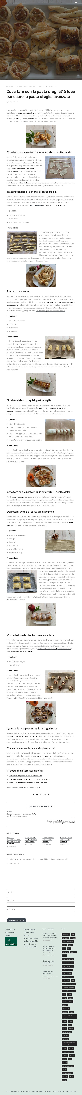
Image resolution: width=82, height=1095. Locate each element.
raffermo (65, 1035)
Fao (63, 994)
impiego (64, 1005)
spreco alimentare (68, 1066)
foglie (69, 994)
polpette (71, 1028)
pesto (64, 1028)
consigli (73, 952)
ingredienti (65, 1008)
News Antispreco (30, 930)
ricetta (64, 1048)
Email (10, 901)
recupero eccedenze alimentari (68, 1044)
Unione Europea (67, 1073)
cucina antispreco (67, 966)
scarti (64, 1059)
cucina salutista (66, 973)
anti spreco (65, 934)
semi (70, 1059)
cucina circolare (67, 970)
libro (71, 1012)
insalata (64, 1012)
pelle (69, 1025)
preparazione (66, 1032)
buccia (70, 945)
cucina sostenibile (67, 977)
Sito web (11, 909)
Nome (10, 892)
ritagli (26, 787)
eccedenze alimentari (68, 984)
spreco (64, 1062)
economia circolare (68, 987)
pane (70, 1021)
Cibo (69, 949)
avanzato (65, 938)
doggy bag (65, 980)
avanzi (11, 787)
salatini (31, 787)
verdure (64, 1076)
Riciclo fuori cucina (31, 938)
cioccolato (65, 952)
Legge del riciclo (30, 944)
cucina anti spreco (67, 959)
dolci (16, 787)
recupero (65, 1039)
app (73, 934)
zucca (71, 1076)
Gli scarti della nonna (14, 86)
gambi (70, 998)
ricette (71, 1048)
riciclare (64, 1055)
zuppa (64, 1080)
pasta (21, 787)
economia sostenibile (68, 991)
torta (64, 1069)
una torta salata (36, 205)
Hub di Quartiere (67, 1001)
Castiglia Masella (13, 102)
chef (63, 949)
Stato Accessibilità (30, 947)
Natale (64, 1021)
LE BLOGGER (10, 930)
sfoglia (37, 787)
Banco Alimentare (67, 941)
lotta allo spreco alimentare (67, 1017)
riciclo (72, 1055)
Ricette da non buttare (33, 86)
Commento (13, 863)
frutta (64, 998)
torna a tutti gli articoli (41, 806)
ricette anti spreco (67, 1052)
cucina (64, 956)
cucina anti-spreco (68, 963)
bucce (64, 945)
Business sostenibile (31, 941)
